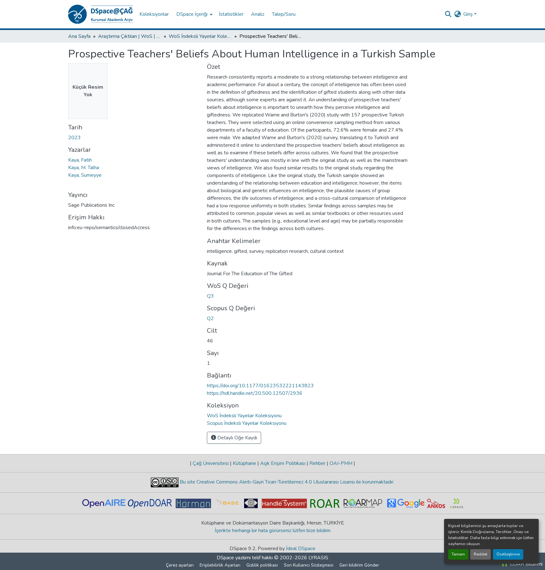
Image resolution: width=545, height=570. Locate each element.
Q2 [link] (210, 318)
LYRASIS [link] (318, 557)
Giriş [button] (468, 14)
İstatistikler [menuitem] (231, 14)
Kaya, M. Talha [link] (83, 167)
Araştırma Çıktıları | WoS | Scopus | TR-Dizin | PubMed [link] (129, 36)
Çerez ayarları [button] (180, 565)
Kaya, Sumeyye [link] (85, 175)
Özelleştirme (508, 554)
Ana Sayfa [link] (79, 36)
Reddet (480, 554)
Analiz (257, 14)
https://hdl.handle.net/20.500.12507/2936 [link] (254, 393)
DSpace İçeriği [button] (192, 14)
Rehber (317, 463)
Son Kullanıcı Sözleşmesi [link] (308, 565)
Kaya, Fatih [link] (80, 160)
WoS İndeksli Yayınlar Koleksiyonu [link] (200, 36)
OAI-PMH (341, 463)
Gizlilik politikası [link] (262, 565)
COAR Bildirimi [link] (525, 564)
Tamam (458, 554)
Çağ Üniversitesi (210, 463)
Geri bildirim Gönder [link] (359, 565)
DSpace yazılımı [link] (234, 557)
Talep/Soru (284, 14)
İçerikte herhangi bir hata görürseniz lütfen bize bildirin (273, 530)
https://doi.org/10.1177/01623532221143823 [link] (260, 385)
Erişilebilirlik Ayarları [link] (220, 565)
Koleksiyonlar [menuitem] (154, 14)
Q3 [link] (210, 296)
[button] (100, 14)
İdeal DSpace (300, 548)
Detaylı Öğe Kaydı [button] (236, 437)
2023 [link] (74, 137)
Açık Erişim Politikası (283, 463)
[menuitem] (194, 14)
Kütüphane (244, 463)
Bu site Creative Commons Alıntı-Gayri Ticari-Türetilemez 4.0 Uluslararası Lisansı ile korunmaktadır (286, 481)
